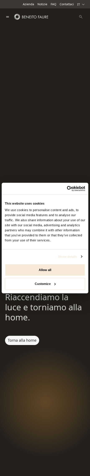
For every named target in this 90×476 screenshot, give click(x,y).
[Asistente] (81, 17)
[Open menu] (7, 17)
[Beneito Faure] (31, 17)
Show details (67, 256)
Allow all (45, 270)
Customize (43, 284)
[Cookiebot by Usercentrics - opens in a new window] (67, 188)
